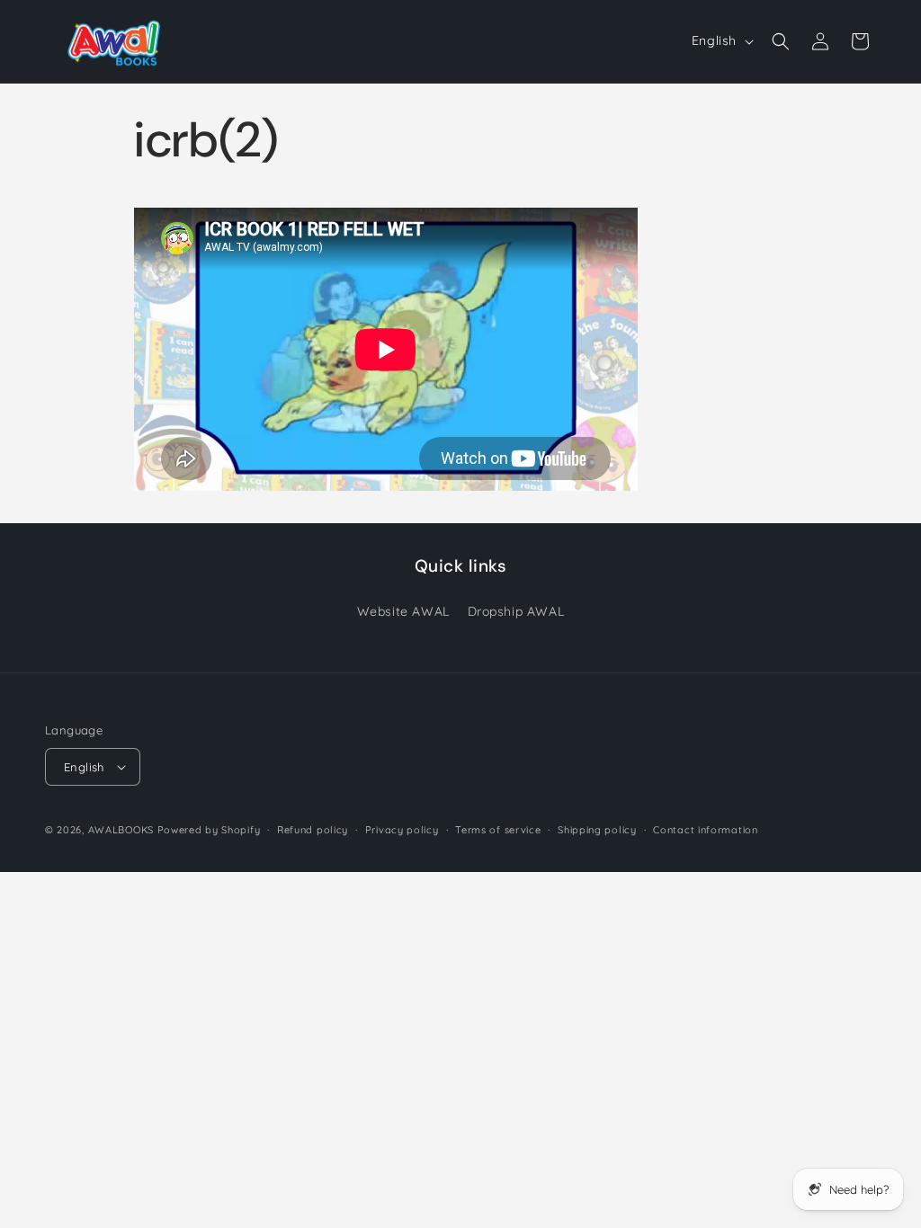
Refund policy (312, 829)
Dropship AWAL (516, 611)
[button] (780, 41)
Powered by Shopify (209, 829)
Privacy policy (402, 829)
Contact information (705, 829)
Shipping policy (597, 829)
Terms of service (498, 829)
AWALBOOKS (121, 829)
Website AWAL (403, 611)
